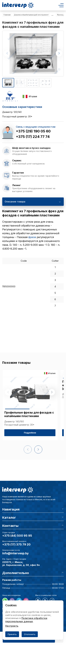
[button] (59, 53)
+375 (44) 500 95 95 (17, 535)
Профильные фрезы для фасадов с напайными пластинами (29, 414)
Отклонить (29, 634)
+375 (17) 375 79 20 (16, 544)
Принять (12, 634)
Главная (7, 15)
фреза (32, 237)
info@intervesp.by (15, 553)
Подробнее (30, 432)
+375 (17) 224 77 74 (33, 137)
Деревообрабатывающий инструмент (31, 15)
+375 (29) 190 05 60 (33, 131)
